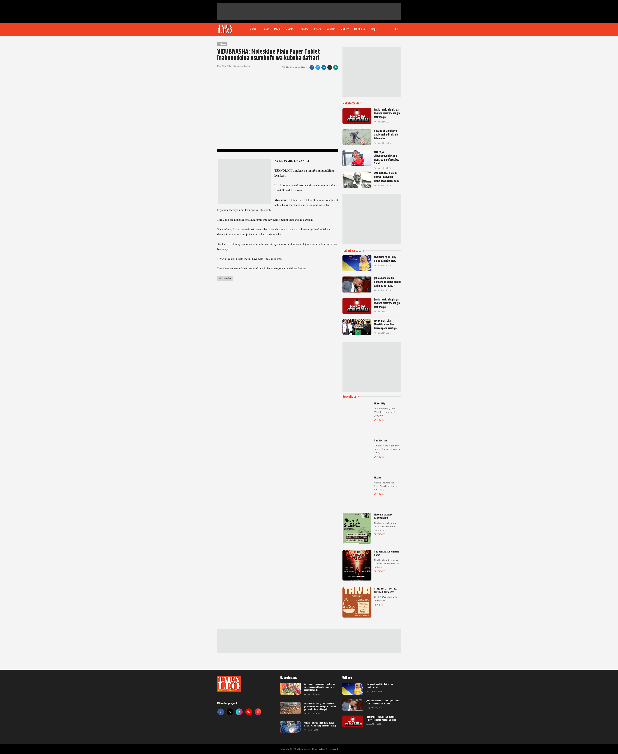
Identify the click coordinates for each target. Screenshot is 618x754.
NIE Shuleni (359, 29)
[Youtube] (248, 711)
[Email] (329, 67)
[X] (317, 67)
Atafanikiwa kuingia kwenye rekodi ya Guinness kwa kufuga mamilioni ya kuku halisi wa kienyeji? (320, 706)
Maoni (277, 29)
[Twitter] (230, 712)
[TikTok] (239, 711)
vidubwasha (225, 278)
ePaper (374, 29)
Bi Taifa (317, 29)
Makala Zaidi (350, 103)
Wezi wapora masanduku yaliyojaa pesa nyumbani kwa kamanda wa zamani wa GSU (319, 687)
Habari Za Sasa (351, 251)
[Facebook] (311, 67)
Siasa (266, 29)
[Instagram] (258, 712)
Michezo (345, 29)
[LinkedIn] (323, 67)
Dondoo (305, 29)
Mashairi (331, 29)
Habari (252, 29)
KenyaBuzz (349, 396)
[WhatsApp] (335, 67)
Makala (289, 29)
